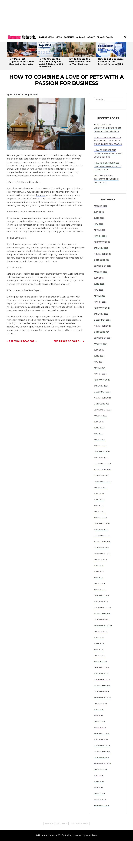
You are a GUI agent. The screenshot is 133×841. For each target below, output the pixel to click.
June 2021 (99, 571)
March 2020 (100, 661)
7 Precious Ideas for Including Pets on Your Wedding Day (23, 341)
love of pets (62, 823)
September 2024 (103, 338)
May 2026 (98, 224)
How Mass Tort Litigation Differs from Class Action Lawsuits (21, 61)
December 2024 (102, 320)
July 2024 (99, 350)
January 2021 (101, 601)
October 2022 (101, 476)
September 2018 (102, 763)
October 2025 (101, 260)
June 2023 (99, 428)
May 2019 (98, 715)
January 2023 (101, 458)
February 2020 (102, 667)
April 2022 (99, 512)
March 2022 (100, 518)
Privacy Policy (105, 37)
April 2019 (99, 721)
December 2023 (102, 392)
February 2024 (102, 380)
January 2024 (101, 386)
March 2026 (100, 236)
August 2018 (100, 769)
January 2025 (101, 314)
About (91, 37)
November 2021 (102, 542)
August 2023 (100, 416)
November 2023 (102, 398)
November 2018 (102, 751)
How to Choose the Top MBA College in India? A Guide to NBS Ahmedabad (51, 63)
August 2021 (100, 559)
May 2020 (99, 649)
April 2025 (99, 296)
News (59, 37)
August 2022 (100, 488)
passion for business (79, 823)
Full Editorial (16, 94)
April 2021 (99, 583)
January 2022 (101, 530)
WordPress (91, 835)
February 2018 (101, 805)
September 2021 (102, 554)
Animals (80, 37)
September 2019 (102, 697)
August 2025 (100, 272)
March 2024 (100, 374)
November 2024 (102, 326)
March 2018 (100, 799)
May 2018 (98, 787)
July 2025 (99, 278)
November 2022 (102, 470)
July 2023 (99, 422)
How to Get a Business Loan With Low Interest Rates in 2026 (111, 61)
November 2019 (102, 685)
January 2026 (101, 248)
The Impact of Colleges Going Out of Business (69, 341)
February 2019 (101, 733)
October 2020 (101, 619)
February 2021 (101, 595)
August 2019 (100, 703)
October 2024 (101, 332)
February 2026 (102, 242)
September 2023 (103, 410)
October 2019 (101, 691)
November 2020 (102, 613)
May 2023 (98, 434)
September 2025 (102, 266)
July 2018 (98, 775)
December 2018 (102, 745)
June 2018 (99, 781)
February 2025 (102, 308)
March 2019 (100, 727)
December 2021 (102, 536)
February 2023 (102, 452)
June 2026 (99, 218)
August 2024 (100, 344)
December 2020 (102, 607)
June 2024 (99, 356)
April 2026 (99, 230)
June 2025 (99, 284)
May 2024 (98, 362)
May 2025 (98, 290)
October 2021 (101, 548)
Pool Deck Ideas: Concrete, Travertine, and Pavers (106, 179)
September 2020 (103, 625)
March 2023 (100, 446)
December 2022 (102, 464)
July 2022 (99, 494)
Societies (69, 37)
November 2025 (102, 254)
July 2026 (99, 212)
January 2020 (101, 673)
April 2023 (99, 440)
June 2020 (99, 643)
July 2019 (98, 709)
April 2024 (99, 368)
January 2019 (101, 739)
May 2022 (98, 506)
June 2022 (99, 500)
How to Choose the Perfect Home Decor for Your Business (79, 61)
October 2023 (101, 404)
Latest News (46, 37)
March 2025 (100, 302)
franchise (40, 195)
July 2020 (99, 637)
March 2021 (100, 589)
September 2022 (103, 482)
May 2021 (98, 577)
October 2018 (101, 757)
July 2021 (98, 565)
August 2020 (100, 631)
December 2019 (102, 679)
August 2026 (100, 206)
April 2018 (99, 793)
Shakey (68, 835)
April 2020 (99, 655)
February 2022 (102, 524)
